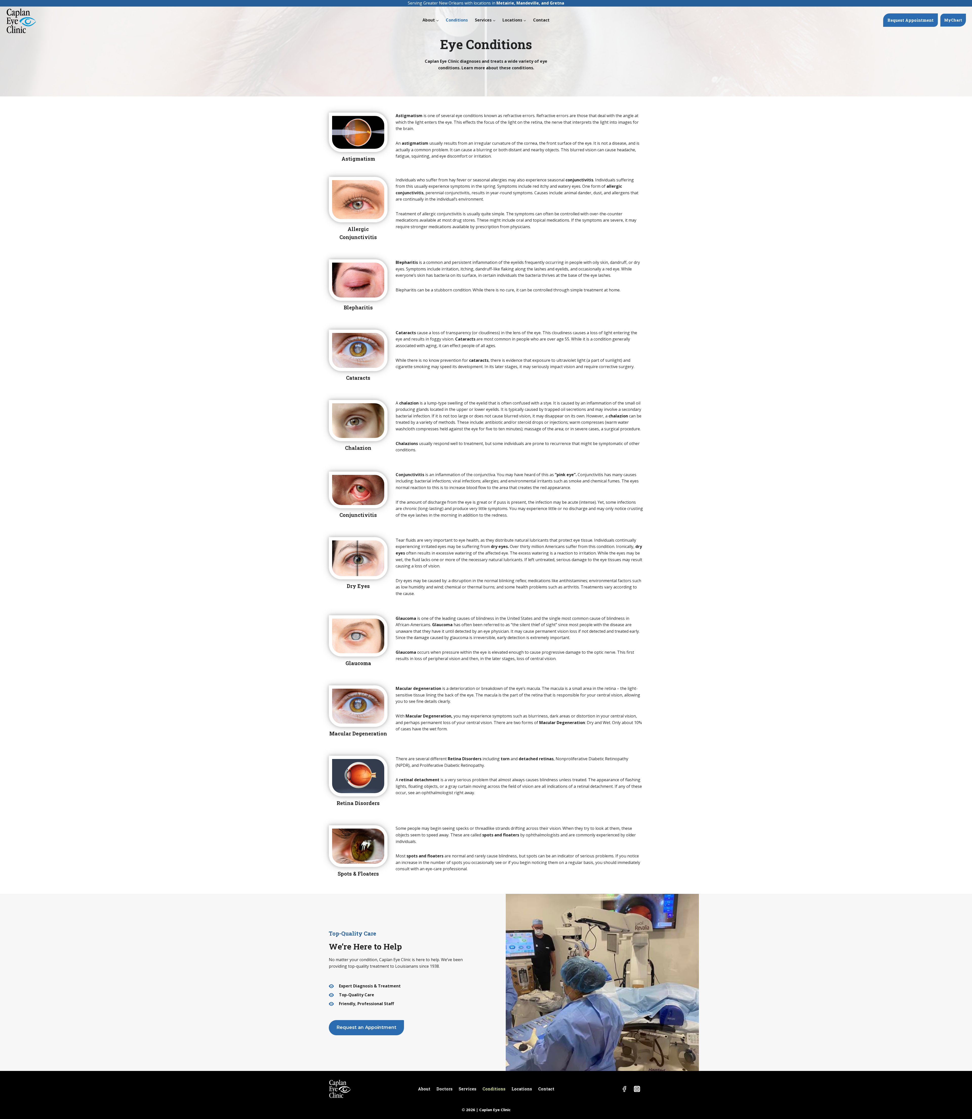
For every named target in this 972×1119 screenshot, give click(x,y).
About (424, 1088)
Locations (522, 1088)
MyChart (953, 20)
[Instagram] (637, 1089)
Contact (541, 20)
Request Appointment (910, 20)
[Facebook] (624, 1089)
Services (467, 1088)
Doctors (444, 1088)
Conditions (457, 20)
